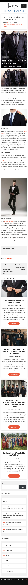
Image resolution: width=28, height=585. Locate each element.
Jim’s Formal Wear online (19, 239)
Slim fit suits (4, 97)
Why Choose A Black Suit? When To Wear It (14, 302)
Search (4, 484)
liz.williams (11, 305)
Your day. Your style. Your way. (20, 267)
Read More (13, 323)
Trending (8, 566)
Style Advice (9, 560)
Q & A (7, 555)
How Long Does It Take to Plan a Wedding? (14, 454)
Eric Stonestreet (5, 160)
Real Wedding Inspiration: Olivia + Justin (7, 269)
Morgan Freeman (8, 221)
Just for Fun (5, 57)
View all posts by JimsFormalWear (11, 252)
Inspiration (8, 545)
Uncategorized (9, 571)
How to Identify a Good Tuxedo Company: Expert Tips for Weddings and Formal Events (14, 403)
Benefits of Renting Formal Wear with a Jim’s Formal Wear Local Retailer (14, 351)
